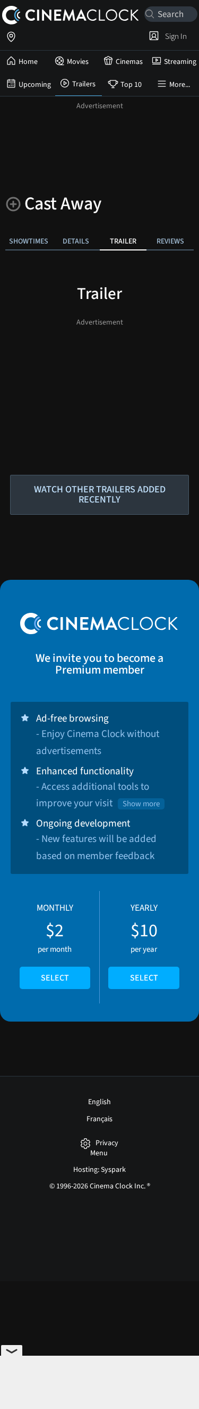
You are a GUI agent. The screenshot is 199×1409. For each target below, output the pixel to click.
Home (28, 61)
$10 (144, 943)
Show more (141, 803)
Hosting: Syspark (99, 1169)
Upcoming (35, 84)
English (99, 1102)
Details (76, 241)
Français (99, 1119)
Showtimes (28, 241)
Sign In (174, 36)
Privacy (107, 1143)
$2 (55, 943)
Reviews (170, 241)
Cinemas (129, 61)
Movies (78, 61)
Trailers (84, 84)
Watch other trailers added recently (100, 494)
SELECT (55, 978)
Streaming (180, 61)
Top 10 (131, 84)
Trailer (123, 241)
